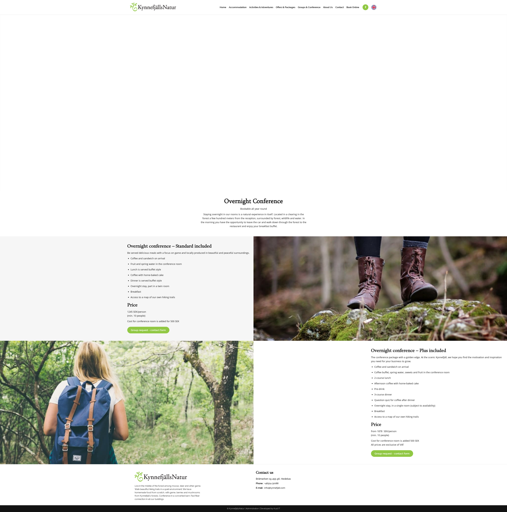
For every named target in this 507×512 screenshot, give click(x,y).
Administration (252, 508)
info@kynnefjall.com (274, 488)
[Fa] (365, 7)
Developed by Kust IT (270, 508)
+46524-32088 (271, 483)
